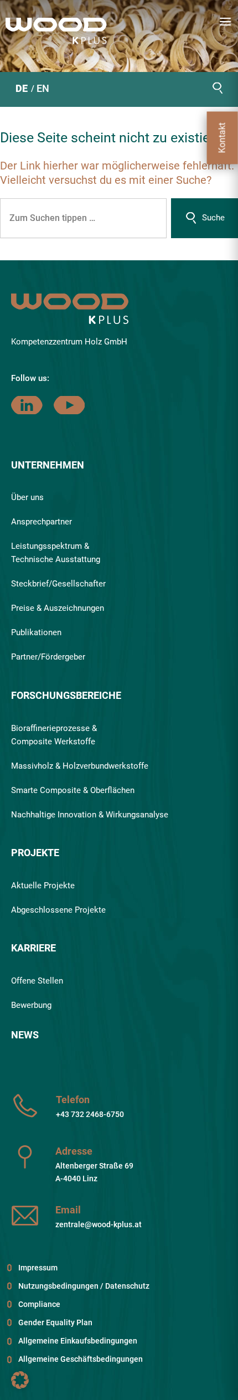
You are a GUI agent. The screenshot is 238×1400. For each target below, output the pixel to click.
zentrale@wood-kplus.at (98, 1224)
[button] (217, 88)
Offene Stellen (37, 981)
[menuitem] (21, 90)
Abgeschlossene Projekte (58, 910)
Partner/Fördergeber (48, 657)
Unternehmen (47, 465)
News (25, 1035)
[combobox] (83, 218)
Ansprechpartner (41, 522)
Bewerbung (31, 1005)
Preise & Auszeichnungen (57, 608)
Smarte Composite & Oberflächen (72, 790)
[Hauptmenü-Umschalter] (225, 21)
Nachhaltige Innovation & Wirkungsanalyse (89, 815)
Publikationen (36, 632)
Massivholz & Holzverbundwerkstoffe (79, 766)
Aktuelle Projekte (43, 886)
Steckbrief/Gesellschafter (58, 584)
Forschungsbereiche (66, 695)
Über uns (27, 497)
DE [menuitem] (21, 88)
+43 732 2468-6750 (90, 1114)
